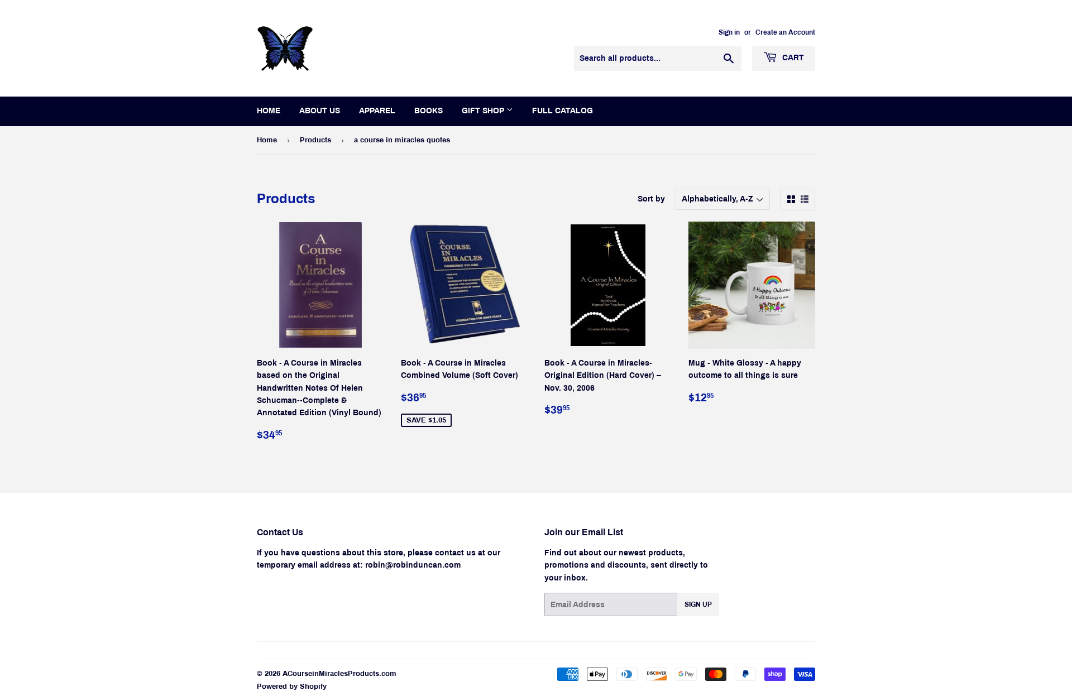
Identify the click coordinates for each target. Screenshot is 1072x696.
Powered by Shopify (292, 686)
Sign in (729, 32)
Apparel (377, 111)
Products (315, 140)
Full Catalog (562, 111)
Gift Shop (484, 111)
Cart (792, 58)
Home (268, 111)
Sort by (651, 199)
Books (428, 111)
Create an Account (785, 32)
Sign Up (698, 604)
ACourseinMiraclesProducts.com (339, 674)
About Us (319, 111)
